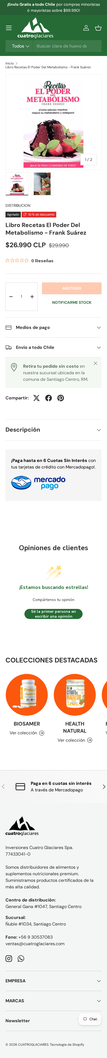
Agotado (71, 288)
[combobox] (53, 46)
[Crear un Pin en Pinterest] (61, 398)
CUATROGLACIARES (33, 1044)
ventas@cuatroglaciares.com (34, 944)
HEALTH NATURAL (74, 727)
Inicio (9, 63)
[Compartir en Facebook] (49, 398)
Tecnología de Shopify (67, 1044)
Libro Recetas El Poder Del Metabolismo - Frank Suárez (48, 67)
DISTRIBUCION (17, 205)
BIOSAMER (27, 723)
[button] (98, 28)
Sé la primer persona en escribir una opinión (53, 614)
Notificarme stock (71, 302)
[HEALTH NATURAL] (75, 695)
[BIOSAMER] (27, 695)
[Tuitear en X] (36, 398)
